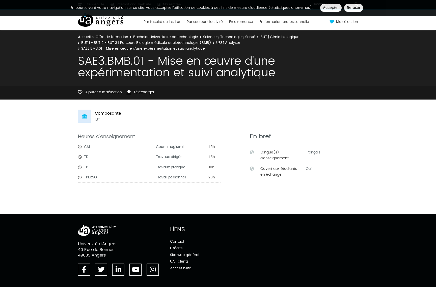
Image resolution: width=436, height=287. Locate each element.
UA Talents (179, 261)
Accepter (331, 7)
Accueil (84, 37)
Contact (177, 241)
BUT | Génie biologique (279, 37)
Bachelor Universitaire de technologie (165, 37)
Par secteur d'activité (205, 21)
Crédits (176, 248)
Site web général (184, 255)
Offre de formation (112, 37)
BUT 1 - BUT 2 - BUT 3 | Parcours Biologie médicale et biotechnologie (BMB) (146, 42)
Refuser (353, 7)
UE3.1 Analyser (228, 42)
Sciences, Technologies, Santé (229, 37)
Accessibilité (180, 268)
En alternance (241, 21)
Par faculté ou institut (162, 21)
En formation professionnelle (284, 21)
